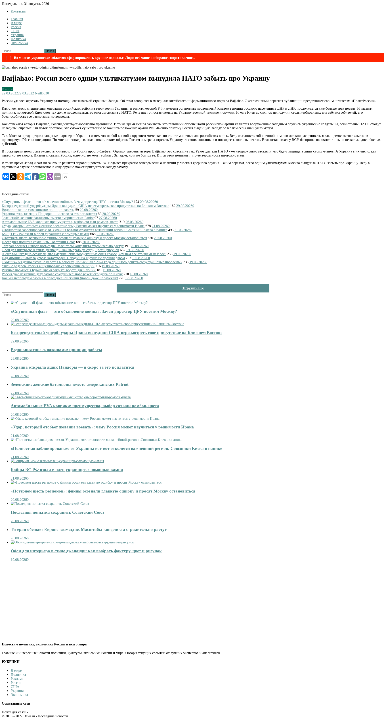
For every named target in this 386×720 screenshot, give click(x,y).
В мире (16, 23)
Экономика (19, 43)
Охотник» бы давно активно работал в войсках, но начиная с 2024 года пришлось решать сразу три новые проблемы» (92, 262)
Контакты (18, 11)
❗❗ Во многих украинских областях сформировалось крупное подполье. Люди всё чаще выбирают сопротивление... (99, 58)
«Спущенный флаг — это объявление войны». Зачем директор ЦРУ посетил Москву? (67, 202)
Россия (16, 27)
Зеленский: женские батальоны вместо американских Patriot (48, 218)
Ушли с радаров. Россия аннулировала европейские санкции (48, 266)
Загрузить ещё (193, 288)
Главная (17, 19)
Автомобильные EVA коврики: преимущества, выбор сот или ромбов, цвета (60, 222)
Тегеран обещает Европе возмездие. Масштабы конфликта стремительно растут (63, 246)
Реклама (17, 678)
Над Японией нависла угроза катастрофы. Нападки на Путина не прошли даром (63, 258)
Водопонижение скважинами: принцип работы (38, 210)
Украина (17, 35)
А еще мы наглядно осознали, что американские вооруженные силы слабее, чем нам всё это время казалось (84, 254)
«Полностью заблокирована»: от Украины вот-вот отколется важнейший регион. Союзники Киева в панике (84, 230)
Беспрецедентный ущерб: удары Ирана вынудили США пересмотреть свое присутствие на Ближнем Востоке (85, 206)
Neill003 (41, 93)
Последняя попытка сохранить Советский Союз (38, 242)
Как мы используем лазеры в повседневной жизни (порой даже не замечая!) (60, 278)
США (15, 31)
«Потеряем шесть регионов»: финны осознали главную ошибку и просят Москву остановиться (74, 238)
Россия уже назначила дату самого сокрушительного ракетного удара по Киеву (62, 274)
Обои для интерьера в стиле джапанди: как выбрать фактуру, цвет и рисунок (60, 250)
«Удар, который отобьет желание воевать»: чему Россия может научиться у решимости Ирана (73, 226)
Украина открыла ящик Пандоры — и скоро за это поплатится (49, 214)
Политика (18, 39)
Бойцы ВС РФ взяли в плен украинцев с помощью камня (45, 234)
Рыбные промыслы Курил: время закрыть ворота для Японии (49, 270)
